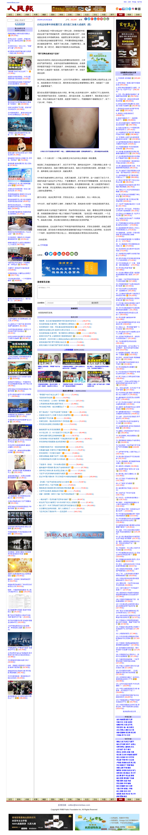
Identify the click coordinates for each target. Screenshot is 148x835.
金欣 (118, 719)
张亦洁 (129, 770)
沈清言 (130, 722)
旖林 (121, 783)
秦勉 (118, 742)
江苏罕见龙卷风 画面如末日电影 (60, 491)
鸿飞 (134, 770)
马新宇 (131, 742)
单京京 (127, 794)
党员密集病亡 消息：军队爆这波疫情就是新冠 (65, 327)
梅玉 (125, 796)
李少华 (133, 794)
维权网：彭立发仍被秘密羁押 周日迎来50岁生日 (65, 321)
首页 (10, 15)
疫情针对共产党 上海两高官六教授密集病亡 (65, 336)
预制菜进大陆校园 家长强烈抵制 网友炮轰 (63, 488)
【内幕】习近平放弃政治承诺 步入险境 (62, 482)
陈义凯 (133, 762)
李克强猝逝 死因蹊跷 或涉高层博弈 (61, 442)
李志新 (118, 760)
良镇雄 (124, 762)
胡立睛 (118, 755)
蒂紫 (128, 765)
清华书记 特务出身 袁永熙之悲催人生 (62, 470)
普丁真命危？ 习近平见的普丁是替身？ (63, 412)
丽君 (127, 719)
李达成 (127, 775)
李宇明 (131, 757)
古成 (121, 742)
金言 (128, 762)
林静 (118, 732)
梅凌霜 (122, 719)
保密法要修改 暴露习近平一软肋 (60, 456)
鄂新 (118, 781)
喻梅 (129, 783)
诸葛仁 (126, 788)
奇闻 (61, 15)
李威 (129, 781)
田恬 (118, 783)
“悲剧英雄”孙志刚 (54, 398)
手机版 (134, 2)
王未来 (124, 755)
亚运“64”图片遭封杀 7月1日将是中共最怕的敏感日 (68, 477)
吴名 (118, 730)
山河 (118, 749)
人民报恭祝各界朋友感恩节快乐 (58, 404)
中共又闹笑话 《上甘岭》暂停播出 (61, 401)
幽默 (44, 15)
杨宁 (121, 749)
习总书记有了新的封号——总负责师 (60, 511)
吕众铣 (131, 760)
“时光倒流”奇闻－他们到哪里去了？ (61, 407)
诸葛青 (118, 794)
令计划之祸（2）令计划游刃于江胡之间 (63, 432)
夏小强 (122, 773)
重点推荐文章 (20, 28)
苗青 (118, 773)
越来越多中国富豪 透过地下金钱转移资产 (64, 467)
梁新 (121, 791)
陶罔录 (118, 770)
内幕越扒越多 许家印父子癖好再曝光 (62, 450)
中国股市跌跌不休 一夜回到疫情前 (61, 447)
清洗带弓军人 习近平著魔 (57, 485)
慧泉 (129, 768)
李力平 (133, 773)
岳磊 (125, 781)
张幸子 (127, 744)
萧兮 (121, 727)
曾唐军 (134, 755)
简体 (125, 2)
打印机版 (44, 245)
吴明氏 (124, 752)
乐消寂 (122, 757)
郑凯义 (122, 730)
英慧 (118, 768)
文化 (95, 15)
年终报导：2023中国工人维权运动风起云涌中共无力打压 (69, 339)
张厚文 (131, 727)
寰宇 (112, 15)
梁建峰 (122, 732)
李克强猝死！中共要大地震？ (59, 453)
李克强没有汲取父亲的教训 (58, 424)
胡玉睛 (127, 732)
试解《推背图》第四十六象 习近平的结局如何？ (66, 494)
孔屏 (130, 719)
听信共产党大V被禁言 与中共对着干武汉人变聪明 (66, 502)
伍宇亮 (130, 725)
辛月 (127, 757)
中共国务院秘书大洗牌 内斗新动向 (61, 459)
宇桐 (123, 760)
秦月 (129, 749)
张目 (127, 786)
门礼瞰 (131, 778)
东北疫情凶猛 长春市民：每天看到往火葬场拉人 (65, 324)
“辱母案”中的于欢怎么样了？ (59, 395)
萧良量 (126, 778)
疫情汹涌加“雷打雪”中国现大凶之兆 (61, 342)
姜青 (121, 778)
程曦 (118, 725)
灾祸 (70, 15)
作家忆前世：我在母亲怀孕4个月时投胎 (63, 421)
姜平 (123, 775)
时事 (35, 15)
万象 (78, 15)
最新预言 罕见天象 (55, 418)
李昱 (118, 727)
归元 (132, 747)
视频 (129, 15)
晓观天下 (123, 765)
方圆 (132, 752)
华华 (125, 783)
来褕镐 (129, 755)
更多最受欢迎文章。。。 (132, 711)
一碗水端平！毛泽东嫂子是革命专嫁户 (62, 499)
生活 (87, 15)
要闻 (18, 15)
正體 (129, 2)
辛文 (121, 722)
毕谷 (118, 765)
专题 (104, 15)
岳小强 (131, 730)
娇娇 (118, 796)
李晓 (130, 788)
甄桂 (132, 765)
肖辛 (128, 735)
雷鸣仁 (122, 747)
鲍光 (118, 778)
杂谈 (138, 15)
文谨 (125, 722)
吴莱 (130, 786)
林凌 (123, 794)
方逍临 (118, 735)
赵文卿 (118, 775)
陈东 (118, 786)
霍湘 (121, 796)
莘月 (127, 760)
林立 (118, 791)
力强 (125, 725)
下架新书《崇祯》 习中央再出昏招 (61, 464)
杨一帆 (126, 727)
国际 (52, 15)
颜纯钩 (127, 747)
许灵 (129, 791)
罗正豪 (122, 744)
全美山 (133, 744)
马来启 (126, 742)
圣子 (125, 749)
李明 (121, 725)
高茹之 (127, 773)
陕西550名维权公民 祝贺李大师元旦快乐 (62, 330)
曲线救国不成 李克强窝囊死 (58, 429)
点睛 (121, 768)
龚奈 (127, 730)
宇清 (125, 768)
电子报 (139, 2)
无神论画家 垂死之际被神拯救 (59, 436)
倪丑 (125, 791)
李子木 (124, 735)
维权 (121, 15)
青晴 (132, 775)
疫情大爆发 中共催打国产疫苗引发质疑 (62, 345)
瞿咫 (121, 781)
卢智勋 (118, 762)
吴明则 (124, 770)
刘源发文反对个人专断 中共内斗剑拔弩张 (64, 415)
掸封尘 (118, 752)
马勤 (118, 788)
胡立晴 (133, 732)
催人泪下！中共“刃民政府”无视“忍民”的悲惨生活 (67, 505)
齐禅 (121, 788)
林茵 (128, 752)
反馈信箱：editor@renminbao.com (74, 805)
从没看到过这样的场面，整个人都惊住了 (62, 508)
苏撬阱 (122, 786)
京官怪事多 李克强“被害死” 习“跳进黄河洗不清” (65, 439)
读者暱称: (41, 303)
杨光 (118, 744)
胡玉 (118, 757)
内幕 (27, 15)
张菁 (118, 747)
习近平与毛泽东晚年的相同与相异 (60, 473)
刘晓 (118, 722)
